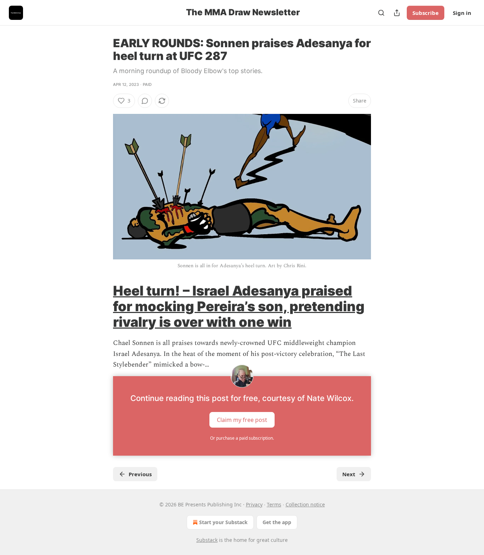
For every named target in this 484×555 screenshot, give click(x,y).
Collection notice (305, 504)
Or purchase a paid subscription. (242, 438)
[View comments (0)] (145, 101)
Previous (140, 474)
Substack (207, 540)
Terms (274, 504)
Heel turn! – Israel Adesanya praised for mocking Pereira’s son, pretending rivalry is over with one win (239, 306)
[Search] (381, 13)
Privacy (254, 504)
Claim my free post (242, 419)
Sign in (462, 12)
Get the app (277, 522)
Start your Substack (223, 522)
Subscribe (425, 12)
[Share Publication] (397, 13)
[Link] (103, 306)
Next (348, 474)
